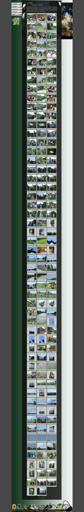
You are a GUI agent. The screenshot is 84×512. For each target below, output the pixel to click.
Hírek (18, 510)
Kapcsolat (21, 510)
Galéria (28, 4)
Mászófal (24, 510)
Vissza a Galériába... (41, 497)
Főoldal (15, 510)
